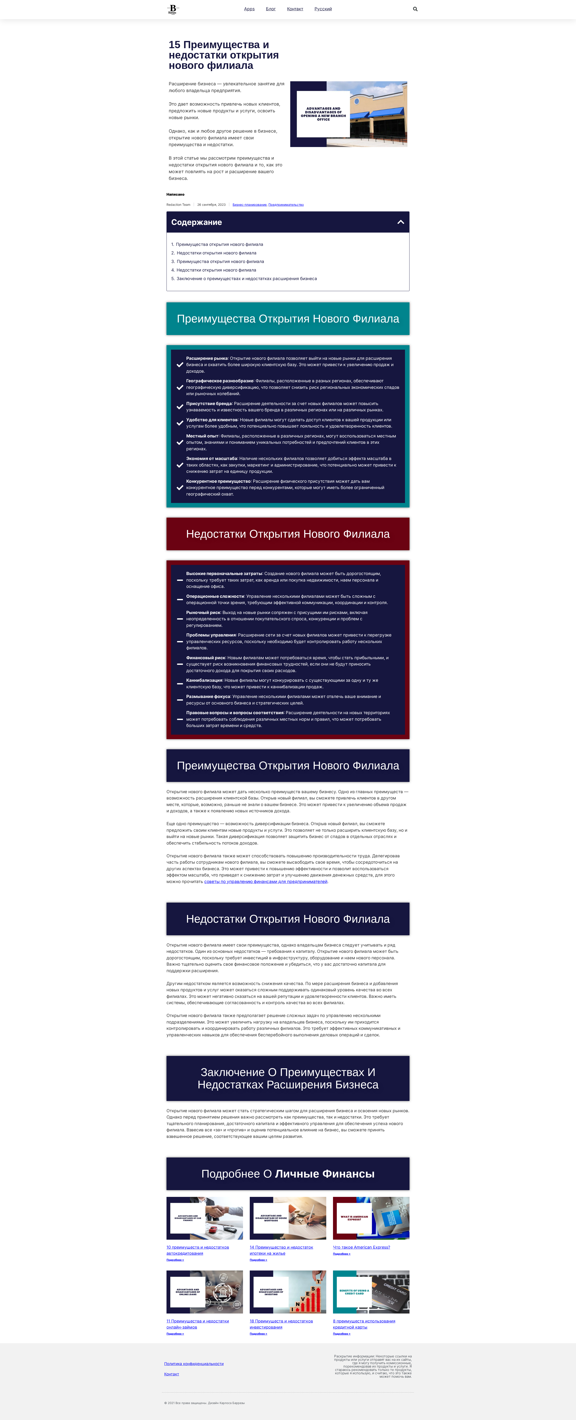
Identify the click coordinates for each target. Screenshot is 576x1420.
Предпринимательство (286, 204)
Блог (271, 8)
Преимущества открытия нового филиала (219, 244)
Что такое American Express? (361, 1247)
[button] (415, 9)
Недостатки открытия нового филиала (216, 253)
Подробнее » (175, 1259)
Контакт (295, 8)
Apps (249, 8)
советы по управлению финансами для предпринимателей (265, 881)
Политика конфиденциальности (194, 1363)
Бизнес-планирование (250, 204)
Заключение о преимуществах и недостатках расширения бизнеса (247, 278)
